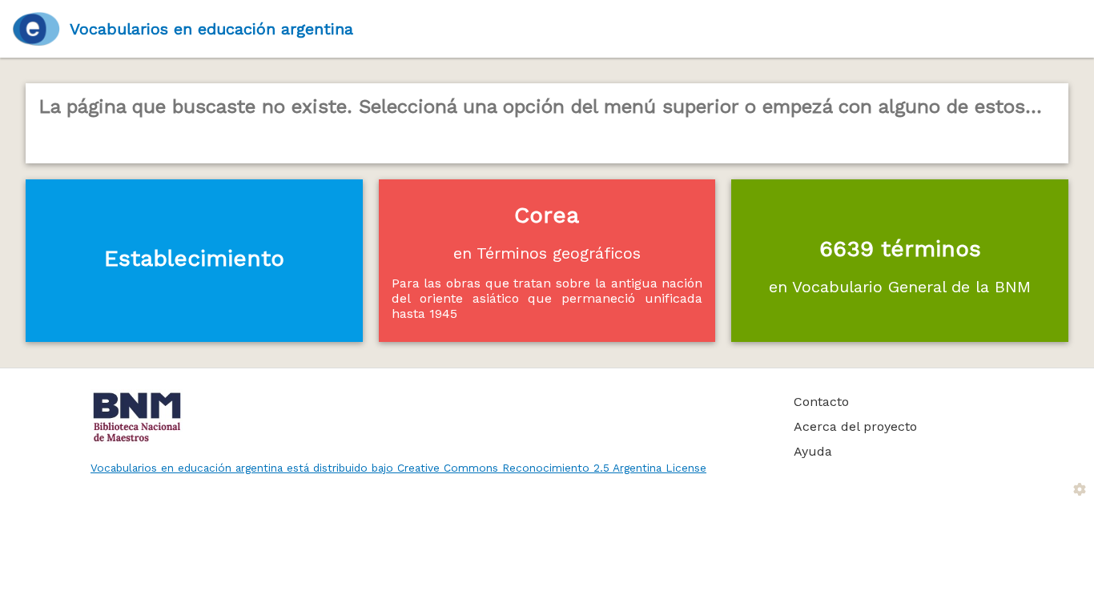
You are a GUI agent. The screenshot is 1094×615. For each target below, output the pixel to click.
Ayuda (813, 451)
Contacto (821, 401)
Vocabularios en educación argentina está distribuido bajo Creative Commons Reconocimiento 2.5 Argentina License (398, 467)
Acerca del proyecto (855, 426)
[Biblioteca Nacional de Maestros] (424, 417)
